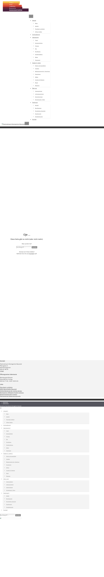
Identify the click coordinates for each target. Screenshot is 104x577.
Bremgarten (12, 8)
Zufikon (11, 3)
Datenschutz (6, 403)
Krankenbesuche (39, 116)
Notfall (36, 105)
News (36, 23)
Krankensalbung (38, 54)
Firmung (37, 46)
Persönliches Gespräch (40, 111)
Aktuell (34, 20)
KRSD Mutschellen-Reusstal (8, 389)
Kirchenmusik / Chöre (40, 99)
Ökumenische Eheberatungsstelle (10, 396)
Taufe (36, 40)
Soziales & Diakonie (39, 80)
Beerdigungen (38, 108)
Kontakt (34, 119)
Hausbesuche (38, 114)
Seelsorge (35, 102)
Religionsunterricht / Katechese (42, 71)
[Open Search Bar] (25, 120)
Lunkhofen (12, 6)
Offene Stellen (38, 32)
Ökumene (37, 85)
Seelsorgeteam (38, 91)
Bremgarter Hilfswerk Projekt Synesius (12, 393)
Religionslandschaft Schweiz (8, 394)
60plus (36, 77)
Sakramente (35, 37)
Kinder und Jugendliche (40, 65)
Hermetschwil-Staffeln (15, 10)
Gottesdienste (36, 34)
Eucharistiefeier (39, 43)
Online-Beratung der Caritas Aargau (11, 391)
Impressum (5, 402)
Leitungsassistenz (39, 94)
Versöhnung (37, 51)
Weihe (36, 57)
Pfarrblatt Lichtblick (40, 29)
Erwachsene (38, 74)
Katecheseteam (39, 97)
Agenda (36, 26)
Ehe (36, 48)
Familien (37, 68)
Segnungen (37, 60)
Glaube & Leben (36, 63)
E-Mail (2, 371)
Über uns (34, 88)
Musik (36, 82)
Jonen (10, 4)
